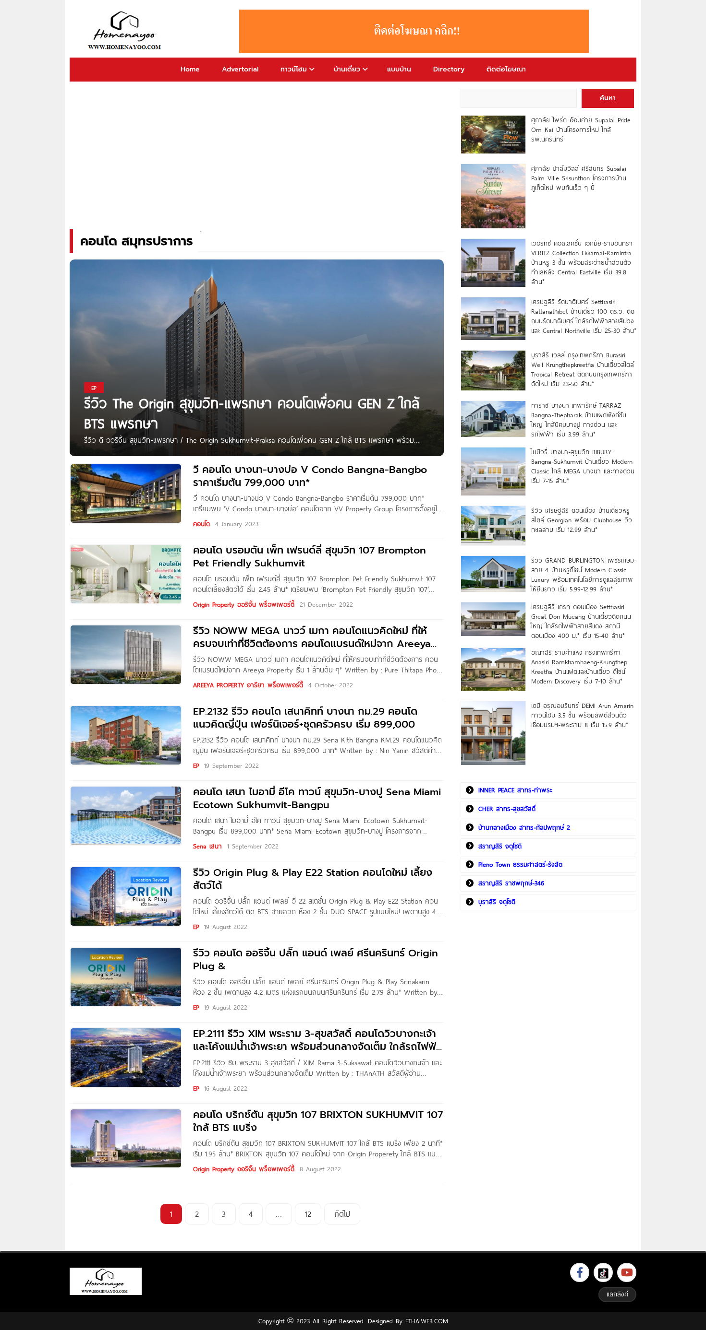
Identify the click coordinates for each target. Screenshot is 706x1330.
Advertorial (240, 69)
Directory (448, 69)
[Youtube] (626, 1272)
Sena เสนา (207, 846)
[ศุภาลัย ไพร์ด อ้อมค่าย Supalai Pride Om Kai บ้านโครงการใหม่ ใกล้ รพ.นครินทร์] (493, 134)
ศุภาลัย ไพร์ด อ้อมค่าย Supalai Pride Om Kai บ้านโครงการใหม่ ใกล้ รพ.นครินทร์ (581, 129)
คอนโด (201, 524)
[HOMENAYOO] (126, 31)
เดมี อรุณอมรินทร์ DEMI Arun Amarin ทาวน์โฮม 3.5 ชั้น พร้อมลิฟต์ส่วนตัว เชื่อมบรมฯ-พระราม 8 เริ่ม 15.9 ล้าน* (582, 715)
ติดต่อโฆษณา (506, 69)
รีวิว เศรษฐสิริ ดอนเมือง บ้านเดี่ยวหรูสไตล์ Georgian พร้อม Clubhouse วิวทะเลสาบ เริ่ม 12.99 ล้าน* (581, 520)
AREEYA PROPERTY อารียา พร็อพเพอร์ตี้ (248, 685)
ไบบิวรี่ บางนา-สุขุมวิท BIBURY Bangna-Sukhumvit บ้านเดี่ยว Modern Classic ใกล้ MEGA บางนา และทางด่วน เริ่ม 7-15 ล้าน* (582, 466)
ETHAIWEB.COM (426, 1321)
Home (190, 69)
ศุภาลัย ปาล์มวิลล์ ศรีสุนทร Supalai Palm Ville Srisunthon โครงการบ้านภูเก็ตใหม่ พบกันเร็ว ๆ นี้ (578, 178)
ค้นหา (608, 98)
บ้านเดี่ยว (347, 69)
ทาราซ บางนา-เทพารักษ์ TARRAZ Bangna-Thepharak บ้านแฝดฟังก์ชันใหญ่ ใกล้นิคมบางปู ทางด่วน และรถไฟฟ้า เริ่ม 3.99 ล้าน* (578, 419)
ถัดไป (342, 1214)
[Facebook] (579, 1272)
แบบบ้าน (399, 69)
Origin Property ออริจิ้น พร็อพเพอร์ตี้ (243, 604)
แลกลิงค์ (617, 1294)
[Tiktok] (603, 1272)
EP (196, 765)
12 (308, 1214)
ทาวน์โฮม (293, 69)
